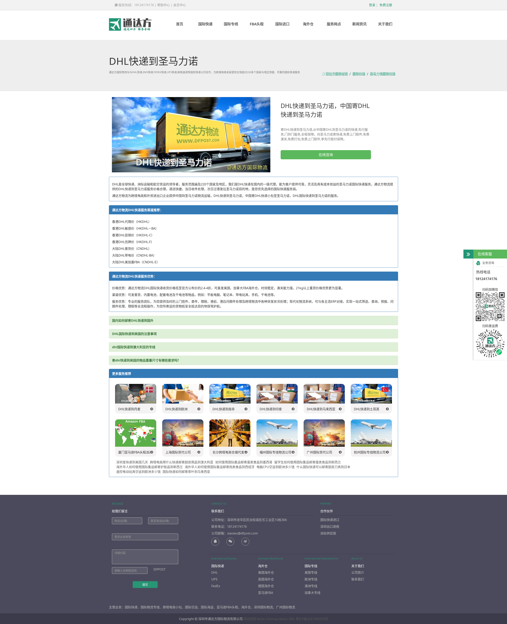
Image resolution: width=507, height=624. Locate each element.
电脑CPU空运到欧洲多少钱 (275, 467)
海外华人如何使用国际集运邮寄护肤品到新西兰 (149, 467)
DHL (214, 572)
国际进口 (282, 24)
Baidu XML (287, 619)
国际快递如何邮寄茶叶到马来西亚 (186, 471)
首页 (179, 24)
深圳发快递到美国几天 (132, 462)
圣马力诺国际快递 (382, 74)
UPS (214, 579)
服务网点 (334, 24)
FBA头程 (257, 24)
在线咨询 (326, 154)
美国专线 (311, 572)
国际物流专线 (150, 607)
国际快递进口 (329, 520)
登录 (371, 5)
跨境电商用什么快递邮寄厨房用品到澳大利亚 (181, 462)
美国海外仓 (266, 572)
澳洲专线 (311, 586)
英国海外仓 (266, 579)
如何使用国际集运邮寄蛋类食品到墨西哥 (243, 462)
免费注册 (385, 5)
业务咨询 (488, 263)
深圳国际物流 (263, 607)
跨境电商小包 (172, 607)
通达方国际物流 (336, 74)
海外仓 (308, 24)
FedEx (215, 586)
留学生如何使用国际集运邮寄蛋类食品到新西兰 (307, 462)
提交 (145, 584)
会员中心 (179, 5)
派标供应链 (328, 533)
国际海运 (207, 607)
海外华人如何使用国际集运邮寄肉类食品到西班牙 (219, 467)
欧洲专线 (311, 579)
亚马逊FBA (265, 593)
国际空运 (191, 607)
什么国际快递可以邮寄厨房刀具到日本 (323, 467)
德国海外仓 (266, 586)
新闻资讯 (359, 24)
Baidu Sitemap (267, 619)
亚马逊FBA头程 (227, 607)
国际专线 (231, 24)
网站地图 (249, 619)
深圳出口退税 (329, 526)
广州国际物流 (285, 607)
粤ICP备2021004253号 (312, 619)
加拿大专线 (312, 593)
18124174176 (486, 278)
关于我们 (385, 24)
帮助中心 (163, 5)
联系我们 (357, 579)
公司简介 (357, 572)
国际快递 (205, 24)
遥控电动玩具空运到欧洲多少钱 (138, 471)
